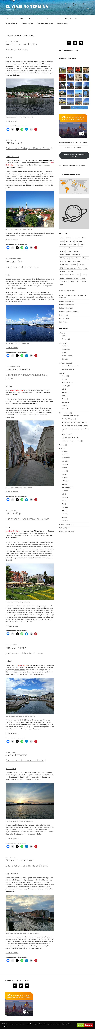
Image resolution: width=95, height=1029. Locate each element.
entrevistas (63, 248)
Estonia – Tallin (13, 142)
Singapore (65, 402)
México (64, 359)
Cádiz (81, 244)
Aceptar (80, 1025)
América (39, 19)
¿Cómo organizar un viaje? (69, 415)
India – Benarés (63, 315)
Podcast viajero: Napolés (66, 304)
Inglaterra (64, 481)
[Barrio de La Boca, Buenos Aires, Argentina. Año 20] (62, 101)
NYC (61, 268)
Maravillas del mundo (68, 419)
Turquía (72, 281)
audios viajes (70, 241)
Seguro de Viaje (66, 434)
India (63, 389)
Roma (62, 278)
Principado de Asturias (72, 19)
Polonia (64, 510)
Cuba (76, 244)
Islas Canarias (64, 258)
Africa (62, 238)
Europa (49, 19)
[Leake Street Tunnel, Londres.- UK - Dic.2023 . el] (86, 70)
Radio (78, 275)
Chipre (63, 454)
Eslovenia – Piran (64, 318)
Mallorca (85, 258)
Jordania (64, 395)
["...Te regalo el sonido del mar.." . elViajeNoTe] (86, 85)
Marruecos (76, 261)
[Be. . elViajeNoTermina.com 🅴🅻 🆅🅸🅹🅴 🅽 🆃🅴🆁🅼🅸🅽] (70, 93)
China (63, 379)
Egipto (63, 335)
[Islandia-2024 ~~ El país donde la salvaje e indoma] (62, 70)
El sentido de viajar (27, 23)
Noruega (81, 264)
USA (78, 281)
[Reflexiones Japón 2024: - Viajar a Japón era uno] (70, 70)
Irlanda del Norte (66, 487)
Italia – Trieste (63, 322)
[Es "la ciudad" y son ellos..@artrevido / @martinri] (78, 93)
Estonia (64, 464)
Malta (63, 504)
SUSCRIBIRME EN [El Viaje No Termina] (74, 155)
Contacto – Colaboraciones (45, 23)
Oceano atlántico (70, 268)
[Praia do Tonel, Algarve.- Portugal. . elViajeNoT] (78, 101)
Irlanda (64, 484)
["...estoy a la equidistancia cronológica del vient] (78, 85)
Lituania (64, 500)
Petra (79, 268)
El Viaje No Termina (27, 6)
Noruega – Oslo (14, 261)
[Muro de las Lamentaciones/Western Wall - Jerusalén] (78, 77)
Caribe (70, 244)
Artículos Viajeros (11, 19)
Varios (58, 19)
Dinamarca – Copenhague (19, 860)
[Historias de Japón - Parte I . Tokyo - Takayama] (78, 70)
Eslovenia (72, 248)
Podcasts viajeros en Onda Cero (68, 311)
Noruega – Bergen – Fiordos (21, 44)
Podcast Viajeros (62, 23)
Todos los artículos (67, 369)
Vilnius (42, 533)
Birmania (63, 244)
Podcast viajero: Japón (66, 308)
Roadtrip (84, 275)
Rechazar (88, 1025)
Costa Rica (65, 349)
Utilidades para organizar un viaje (71, 441)
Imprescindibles (65, 254)
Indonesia (64, 392)
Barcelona (79, 241)
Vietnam (84, 281)
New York (74, 264)
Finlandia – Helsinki (15, 647)
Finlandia (64, 467)
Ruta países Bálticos (72, 278)
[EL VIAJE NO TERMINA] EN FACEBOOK (72, 165)
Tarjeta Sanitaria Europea (69, 437)
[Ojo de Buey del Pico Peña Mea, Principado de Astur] (86, 93)
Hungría (76, 251)
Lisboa (78, 258)
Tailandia (64, 405)
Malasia (64, 399)
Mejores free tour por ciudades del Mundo (74, 425)
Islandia (64, 490)
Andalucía (77, 238)
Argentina (64, 346)
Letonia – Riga (13, 513)
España (80, 248)
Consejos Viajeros (64, 413)
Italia (72, 258)
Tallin (35, 399)
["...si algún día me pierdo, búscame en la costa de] (86, 77)
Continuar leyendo (12, 121)
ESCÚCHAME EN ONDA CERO (68, 50)
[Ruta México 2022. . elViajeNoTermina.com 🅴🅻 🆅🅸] (62, 85)
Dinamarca (65, 457)
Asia (30, 19)
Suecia (64, 517)
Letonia (64, 497)
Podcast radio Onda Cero (69, 366)
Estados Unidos (66, 355)
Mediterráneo (64, 264)
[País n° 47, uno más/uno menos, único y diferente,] (70, 85)
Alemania (64, 451)
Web (61, 285)
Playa (85, 268)
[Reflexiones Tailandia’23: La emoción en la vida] (62, 77)
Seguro (83, 278)
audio (62, 241)
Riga (30, 399)
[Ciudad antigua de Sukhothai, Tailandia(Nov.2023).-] (70, 77)
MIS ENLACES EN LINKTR (67, 58)
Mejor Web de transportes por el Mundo (73, 422)
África (22, 19)
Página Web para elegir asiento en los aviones (75, 429)
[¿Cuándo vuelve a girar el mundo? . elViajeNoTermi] (70, 101)
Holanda (64, 474)
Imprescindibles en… (12, 23)
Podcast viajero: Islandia (66, 301)
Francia (69, 251)
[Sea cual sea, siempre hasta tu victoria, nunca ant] (62, 93)
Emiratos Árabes (66, 382)
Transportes (63, 281)
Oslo (13, 68)
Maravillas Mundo (65, 261)
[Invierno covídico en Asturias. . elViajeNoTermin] (86, 101)
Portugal (70, 271)
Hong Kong (65, 386)
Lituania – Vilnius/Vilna (17, 369)
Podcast (62, 271)
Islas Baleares (76, 254)
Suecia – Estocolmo (16, 754)
